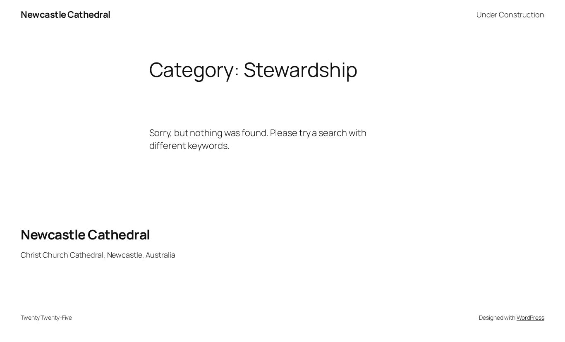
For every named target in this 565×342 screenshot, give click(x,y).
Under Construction (510, 14)
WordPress (530, 317)
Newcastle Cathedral (65, 14)
